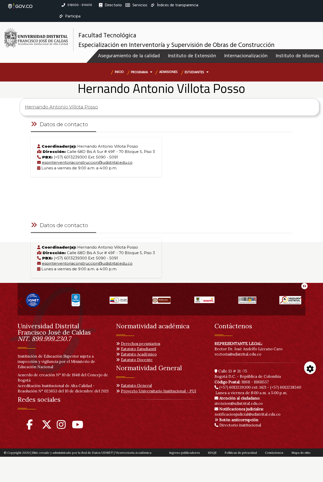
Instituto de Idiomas (297, 56)
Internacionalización (245, 56)
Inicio (119, 72)
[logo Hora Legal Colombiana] (75, 302)
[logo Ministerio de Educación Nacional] (118, 302)
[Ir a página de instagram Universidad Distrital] (61, 426)
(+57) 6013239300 (235, 387)
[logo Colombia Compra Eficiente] (204, 302)
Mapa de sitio (301, 452)
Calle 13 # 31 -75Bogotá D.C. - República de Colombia (247, 374)
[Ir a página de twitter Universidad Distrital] (47, 426)
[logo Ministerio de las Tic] (290, 302)
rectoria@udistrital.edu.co (237, 354)
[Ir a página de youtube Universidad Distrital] (77, 426)
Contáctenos (274, 452)
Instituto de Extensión (192, 56)
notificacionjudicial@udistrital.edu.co (247, 412)
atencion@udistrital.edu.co (238, 401)
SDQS (212, 452)
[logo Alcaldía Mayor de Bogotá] (161, 302)
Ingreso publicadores (184, 452)
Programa (140, 72)
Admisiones (168, 72)
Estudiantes (195, 72)
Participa (72, 16)
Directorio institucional (239, 425)
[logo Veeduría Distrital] (247, 302)
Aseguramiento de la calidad (129, 56)
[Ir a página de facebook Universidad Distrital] (29, 426)
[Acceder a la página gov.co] (20, 4)
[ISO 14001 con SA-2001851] (33, 302)
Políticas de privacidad (241, 452)
